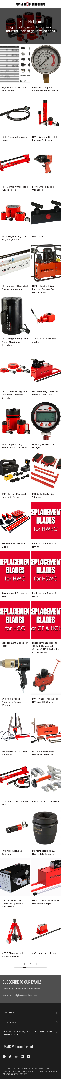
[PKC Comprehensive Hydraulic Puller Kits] (46, 728)
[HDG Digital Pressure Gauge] (46, 421)
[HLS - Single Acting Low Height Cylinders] (15, 213)
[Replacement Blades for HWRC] (46, 521)
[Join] (55, 994)
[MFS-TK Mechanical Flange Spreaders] (15, 930)
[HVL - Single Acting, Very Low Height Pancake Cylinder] (15, 368)
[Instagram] (16, 1056)
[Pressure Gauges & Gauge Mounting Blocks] (46, 64)
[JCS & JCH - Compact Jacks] (46, 316)
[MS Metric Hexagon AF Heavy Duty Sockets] (46, 828)
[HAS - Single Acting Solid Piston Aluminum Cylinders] (15, 316)
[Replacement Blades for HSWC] (46, 570)
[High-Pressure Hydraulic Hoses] (15, 114)
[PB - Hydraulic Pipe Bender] (46, 778)
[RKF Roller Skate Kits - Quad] (15, 521)
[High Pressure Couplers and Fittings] (15, 64)
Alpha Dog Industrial (18, 1068)
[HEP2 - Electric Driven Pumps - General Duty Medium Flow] (46, 263)
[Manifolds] (46, 213)
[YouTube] (28, 1056)
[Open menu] (7, 4)
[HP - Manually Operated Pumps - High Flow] (46, 368)
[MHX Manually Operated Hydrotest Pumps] (46, 877)
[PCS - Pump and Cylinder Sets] (15, 778)
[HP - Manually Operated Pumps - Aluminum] (15, 263)
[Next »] (43, 964)
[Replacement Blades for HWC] (15, 570)
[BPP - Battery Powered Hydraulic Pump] (15, 471)
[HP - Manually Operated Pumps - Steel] (15, 164)
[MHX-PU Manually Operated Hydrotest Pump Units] (15, 877)
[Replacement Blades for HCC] (15, 620)
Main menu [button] (9, 1013)
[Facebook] (4, 1056)
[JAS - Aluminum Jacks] (46, 930)
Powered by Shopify (15, 1074)
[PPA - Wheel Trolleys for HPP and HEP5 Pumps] (46, 676)
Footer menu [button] (10, 1022)
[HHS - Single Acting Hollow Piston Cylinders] (15, 421)
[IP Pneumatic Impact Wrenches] (46, 164)
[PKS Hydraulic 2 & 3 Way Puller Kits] (15, 728)
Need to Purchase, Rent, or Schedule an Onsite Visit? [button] (27, 1032)
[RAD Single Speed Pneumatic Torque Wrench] (15, 676)
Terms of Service (47, 1071)
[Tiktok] (10, 1056)
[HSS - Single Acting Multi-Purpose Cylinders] (46, 114)
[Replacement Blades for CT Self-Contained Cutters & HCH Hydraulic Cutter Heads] (46, 620)
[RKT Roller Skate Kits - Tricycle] (46, 471)
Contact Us (9, 1071)
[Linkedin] (22, 1056)
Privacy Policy (26, 1071)
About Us (43, 1068)
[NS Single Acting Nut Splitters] (15, 828)
